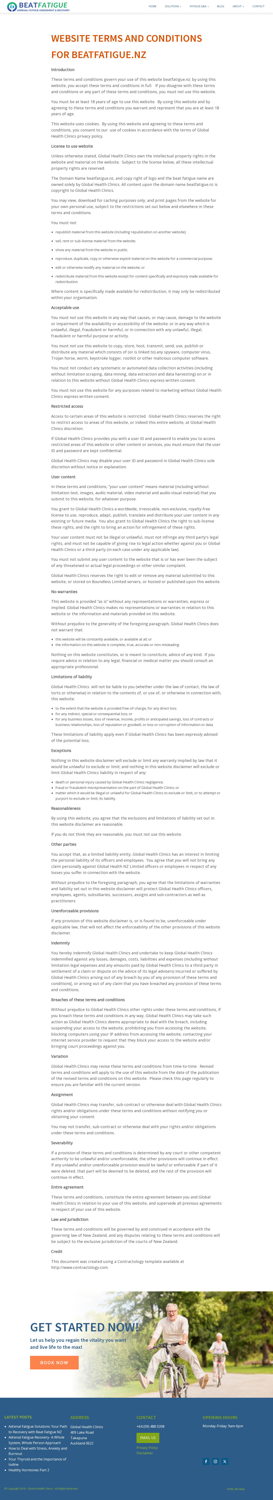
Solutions (172, 6)
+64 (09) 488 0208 (150, 1426)
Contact (258, 6)
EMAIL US (148, 1437)
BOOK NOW (54, 1362)
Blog (220, 6)
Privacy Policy (147, 1447)
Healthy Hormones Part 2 (29, 1470)
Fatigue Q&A (198, 6)
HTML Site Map (236, 1489)
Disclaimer (144, 1453)
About (237, 6)
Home (152, 6)
